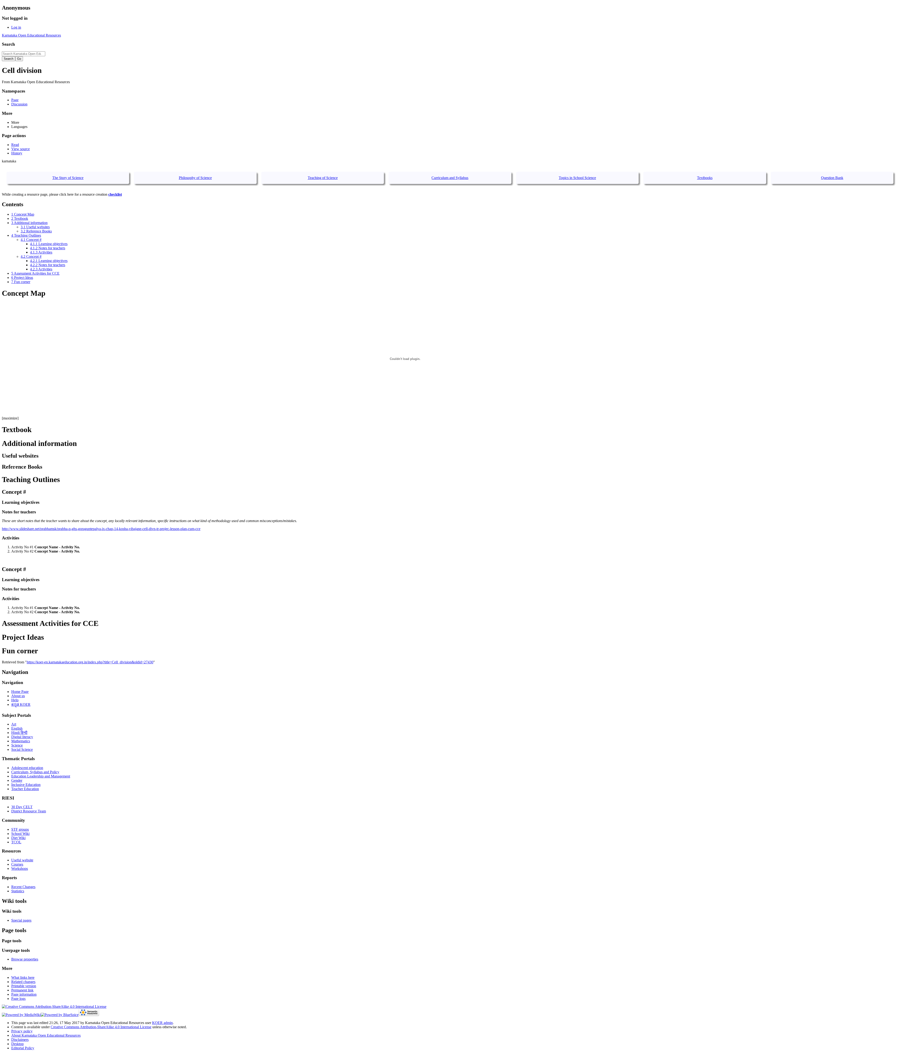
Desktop (17, 1044)
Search (8, 44)
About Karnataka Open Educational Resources (46, 1035)
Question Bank (832, 178)
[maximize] (10, 418)
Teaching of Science (323, 178)
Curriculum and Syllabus (449, 178)
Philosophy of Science (195, 178)
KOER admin (162, 1023)
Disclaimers (20, 1040)
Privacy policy (22, 1031)
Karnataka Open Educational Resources (31, 35)
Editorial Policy (22, 1048)
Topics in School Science (577, 178)
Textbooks (704, 178)
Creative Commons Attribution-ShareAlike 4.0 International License (101, 1027)
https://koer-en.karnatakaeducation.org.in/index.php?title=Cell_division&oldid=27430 (90, 662)
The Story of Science (67, 178)
